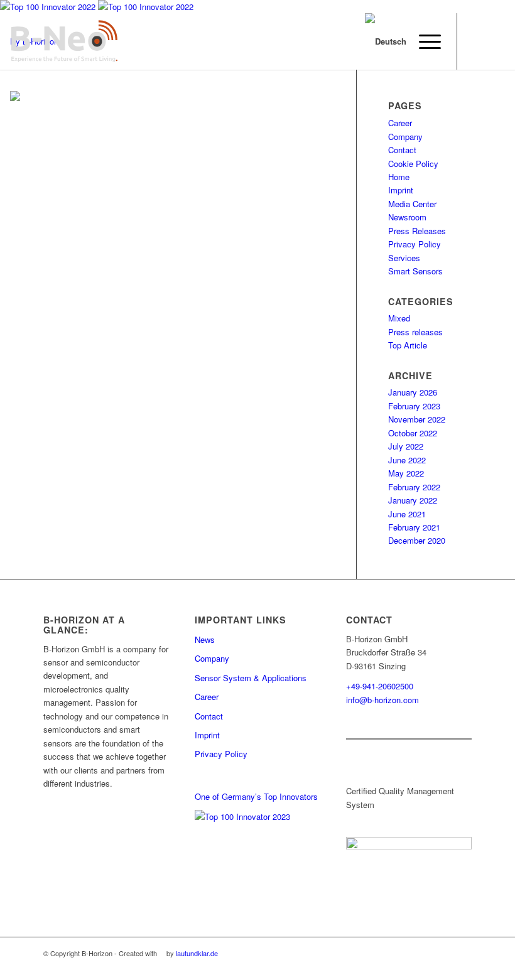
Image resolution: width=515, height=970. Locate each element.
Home (398, 177)
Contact (402, 150)
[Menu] (423, 41)
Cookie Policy (413, 164)
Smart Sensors (415, 271)
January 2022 (412, 500)
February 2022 (414, 487)
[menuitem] (423, 41)
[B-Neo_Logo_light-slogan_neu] (64, 41)
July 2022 (405, 446)
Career (207, 697)
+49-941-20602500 (379, 686)
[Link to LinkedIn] (495, 41)
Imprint (400, 190)
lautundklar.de (197, 953)
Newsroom (407, 217)
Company (405, 137)
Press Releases (417, 231)
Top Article (407, 345)
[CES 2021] (15, 98)
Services (404, 258)
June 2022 (407, 460)
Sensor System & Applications (250, 678)
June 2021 (407, 514)
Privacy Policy (414, 244)
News (205, 639)
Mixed (399, 318)
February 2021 (414, 527)
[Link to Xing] (476, 41)
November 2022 (416, 419)
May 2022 (406, 473)
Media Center (412, 204)
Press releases (415, 332)
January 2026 (412, 392)
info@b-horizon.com (382, 700)
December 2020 (416, 540)
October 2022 (412, 433)
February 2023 (414, 406)
